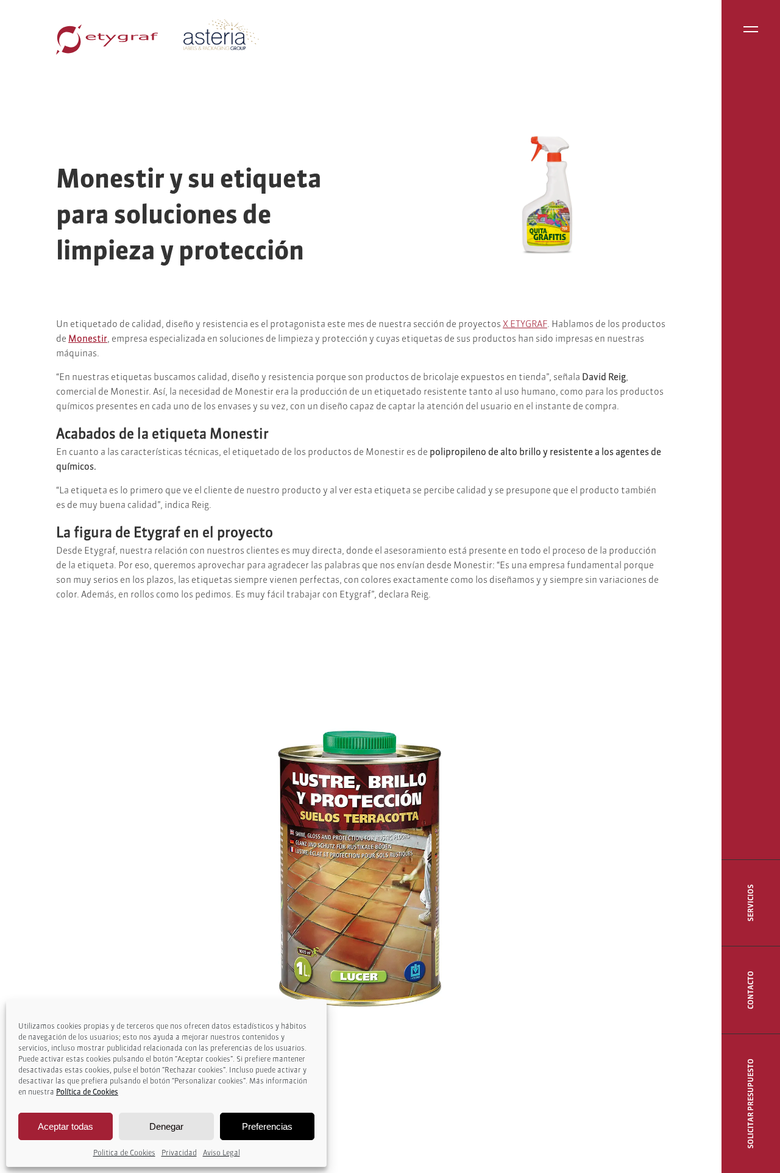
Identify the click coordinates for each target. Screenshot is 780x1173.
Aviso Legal (221, 1152)
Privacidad (179, 1152)
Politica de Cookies (124, 1152)
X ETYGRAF (525, 323)
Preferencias (267, 1126)
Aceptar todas (65, 1126)
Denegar (166, 1126)
